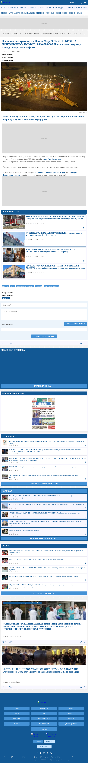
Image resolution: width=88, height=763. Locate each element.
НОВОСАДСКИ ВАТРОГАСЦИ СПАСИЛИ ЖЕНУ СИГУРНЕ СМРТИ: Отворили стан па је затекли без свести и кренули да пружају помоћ (44, 222)
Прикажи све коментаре (44, 336)
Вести (4, 8)
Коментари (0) (8, 60)
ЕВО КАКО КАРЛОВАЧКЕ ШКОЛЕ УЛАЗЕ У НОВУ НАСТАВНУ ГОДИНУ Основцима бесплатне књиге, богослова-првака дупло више (44, 271)
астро (17, 13)
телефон (39, 286)
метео (4, 13)
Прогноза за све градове (44, 386)
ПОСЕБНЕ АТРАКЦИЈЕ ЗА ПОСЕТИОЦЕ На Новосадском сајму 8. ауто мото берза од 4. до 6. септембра (44, 238)
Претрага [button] (81, 2)
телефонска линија (51, 286)
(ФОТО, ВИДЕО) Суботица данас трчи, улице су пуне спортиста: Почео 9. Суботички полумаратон (44, 468)
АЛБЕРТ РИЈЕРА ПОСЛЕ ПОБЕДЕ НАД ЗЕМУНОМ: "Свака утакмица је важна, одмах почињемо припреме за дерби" (44, 569)
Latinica (38, 741)
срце (12, 286)
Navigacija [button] (85, 2)
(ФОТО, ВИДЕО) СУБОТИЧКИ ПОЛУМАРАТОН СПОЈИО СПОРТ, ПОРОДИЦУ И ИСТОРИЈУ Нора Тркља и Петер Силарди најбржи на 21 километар (44, 460)
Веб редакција (45, 757)
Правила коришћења (64, 757)
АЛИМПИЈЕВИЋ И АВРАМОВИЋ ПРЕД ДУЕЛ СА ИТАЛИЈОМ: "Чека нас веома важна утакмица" (44, 578)
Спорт (40, 8)
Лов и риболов (44, 724)
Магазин (17, 724)
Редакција (53, 757)
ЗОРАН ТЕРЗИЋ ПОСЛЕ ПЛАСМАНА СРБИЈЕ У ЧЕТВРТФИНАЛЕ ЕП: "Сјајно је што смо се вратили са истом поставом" (44, 552)
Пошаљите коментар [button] (76, 324)
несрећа (5, 286)
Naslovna (44, 747)
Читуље (44, 729)
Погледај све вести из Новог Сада (44, 538)
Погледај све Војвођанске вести (44, 484)
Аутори (37, 757)
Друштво (32, 8)
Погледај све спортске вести (44, 593)
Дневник (10, 54)
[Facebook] (37, 753)
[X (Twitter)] (44, 753)
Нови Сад (49, 8)
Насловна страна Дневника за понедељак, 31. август (44, 413)
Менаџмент (7, 757)
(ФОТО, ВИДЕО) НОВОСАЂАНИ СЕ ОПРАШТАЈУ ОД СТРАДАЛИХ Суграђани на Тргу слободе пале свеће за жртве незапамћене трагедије (44, 667)
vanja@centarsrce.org (52, 159)
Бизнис (23, 8)
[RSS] (51, 753)
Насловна (5, 33)
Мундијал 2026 (28, 13)
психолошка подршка (25, 286)
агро (11, 13)
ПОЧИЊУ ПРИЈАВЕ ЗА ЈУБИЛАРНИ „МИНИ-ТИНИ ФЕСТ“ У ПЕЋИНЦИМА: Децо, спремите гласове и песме (44, 443)
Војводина (60, 8)
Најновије (13, 8)
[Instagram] (40, 753)
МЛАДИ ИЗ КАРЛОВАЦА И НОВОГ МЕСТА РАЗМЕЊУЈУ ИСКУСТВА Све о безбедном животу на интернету (44, 255)
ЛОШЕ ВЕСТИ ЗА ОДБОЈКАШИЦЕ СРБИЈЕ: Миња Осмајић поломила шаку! (44, 561)
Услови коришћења (7, 324)
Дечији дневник (71, 724)
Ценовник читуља (28, 757)
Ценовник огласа (16, 757)
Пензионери (61, 13)
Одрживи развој (74, 8)
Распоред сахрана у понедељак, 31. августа (44, 532)
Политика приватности (78, 757)
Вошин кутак (75, 13)
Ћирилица (49, 741)
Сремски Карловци (45, 13)
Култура (71, 719)
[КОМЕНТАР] (9, 343)
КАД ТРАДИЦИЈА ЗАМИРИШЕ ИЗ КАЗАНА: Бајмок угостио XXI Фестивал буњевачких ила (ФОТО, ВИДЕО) (44, 477)
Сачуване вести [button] (76, 2)
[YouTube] (47, 753)
